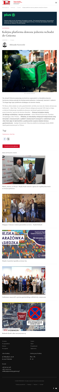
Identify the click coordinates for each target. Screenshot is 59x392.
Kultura (4, 346)
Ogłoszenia (33, 348)
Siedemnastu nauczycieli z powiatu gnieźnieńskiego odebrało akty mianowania (24, 297)
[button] (56, 2)
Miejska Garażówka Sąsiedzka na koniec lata (14, 261)
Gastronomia (6, 134)
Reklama (35, 384)
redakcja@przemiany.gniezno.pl (10, 371)
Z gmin (32, 341)
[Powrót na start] (12, 2)
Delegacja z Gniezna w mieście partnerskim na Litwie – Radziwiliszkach (22, 225)
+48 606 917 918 (6, 367)
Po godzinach (34, 346)
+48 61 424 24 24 (6, 369)
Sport (32, 343)
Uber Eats (12, 134)
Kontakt (41, 384)
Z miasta (12, 40)
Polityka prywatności (20, 384)
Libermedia (41, 381)
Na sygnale (5, 348)
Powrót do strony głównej (11, 146)
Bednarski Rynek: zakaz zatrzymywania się (14, 333)
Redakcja (29, 384)
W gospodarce (6, 343)
